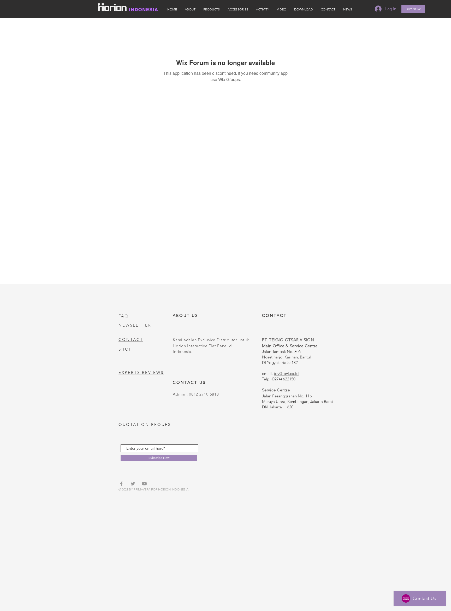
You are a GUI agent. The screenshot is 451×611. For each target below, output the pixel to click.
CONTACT (130, 339)
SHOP (125, 349)
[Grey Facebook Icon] (121, 484)
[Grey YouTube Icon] (144, 484)
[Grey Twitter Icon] (133, 484)
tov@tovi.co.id (286, 373)
